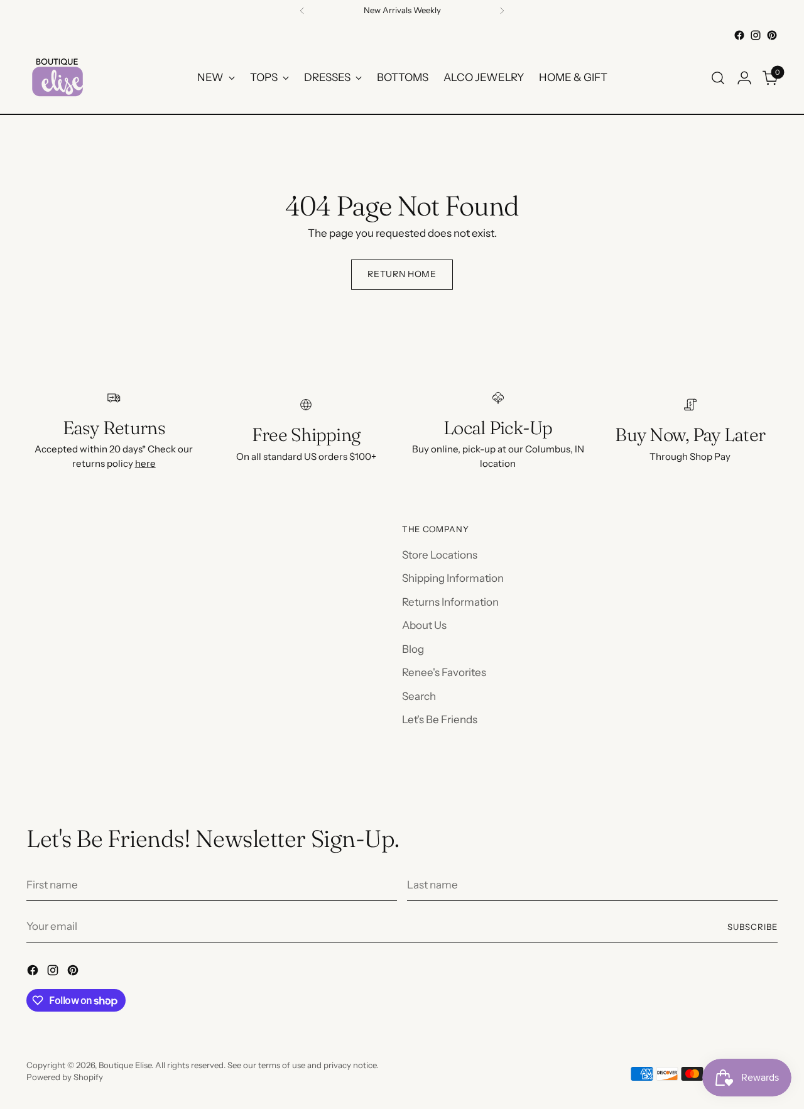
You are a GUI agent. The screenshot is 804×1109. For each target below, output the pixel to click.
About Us (424, 625)
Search (419, 696)
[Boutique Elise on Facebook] (739, 35)
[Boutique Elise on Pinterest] (772, 35)
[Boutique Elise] (57, 77)
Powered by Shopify (64, 1077)
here (145, 463)
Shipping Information (453, 578)
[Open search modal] (718, 77)
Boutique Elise (125, 1065)
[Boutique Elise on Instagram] (755, 35)
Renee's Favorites (444, 672)
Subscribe (752, 927)
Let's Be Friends (439, 719)
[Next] (502, 10)
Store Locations (439, 555)
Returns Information (450, 602)
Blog (413, 649)
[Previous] (302, 10)
